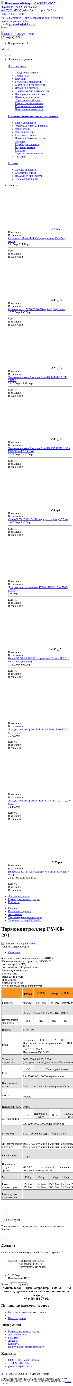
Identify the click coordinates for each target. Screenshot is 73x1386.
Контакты (14, 1343)
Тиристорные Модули (28, 100)
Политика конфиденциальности (26, 1346)
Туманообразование (26, 178)
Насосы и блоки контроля (30, 138)
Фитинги (20, 156)
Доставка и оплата (19, 1334)
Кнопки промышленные (29, 103)
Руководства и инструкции (24, 1331)
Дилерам (13, 1340)
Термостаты (22, 75)
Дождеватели (22, 128)
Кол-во (5, 1284)
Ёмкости (20, 150)
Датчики (20, 78)
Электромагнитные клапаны (31, 125)
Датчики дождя (24, 132)
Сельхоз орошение (25, 169)
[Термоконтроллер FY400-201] (19, 943)
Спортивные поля (25, 172)
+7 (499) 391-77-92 (18, 1363)
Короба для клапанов (27, 144)
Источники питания (26, 87)
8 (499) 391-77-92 (12, 7)
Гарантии (13, 1337)
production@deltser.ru (22, 24)
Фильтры (20, 141)
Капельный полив (25, 135)
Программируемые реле (29, 109)
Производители (17, 1318)
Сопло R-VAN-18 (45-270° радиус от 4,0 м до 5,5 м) (38, 519)
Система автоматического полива (33, 116)
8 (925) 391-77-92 (11, 10)
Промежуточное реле (27, 97)
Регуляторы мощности (28, 81)
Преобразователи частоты (30, 94)
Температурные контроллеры (32, 91)
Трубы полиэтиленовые (29, 153)
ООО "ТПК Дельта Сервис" (24, 1359)
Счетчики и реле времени (30, 84)
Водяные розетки (25, 147)
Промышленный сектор (29, 175)
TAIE (41, 1260)
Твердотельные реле (26, 72)
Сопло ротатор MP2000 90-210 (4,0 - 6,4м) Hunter (36, 309)
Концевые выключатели (29, 106)
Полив (13, 163)
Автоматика (17, 66)
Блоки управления (25, 122)
